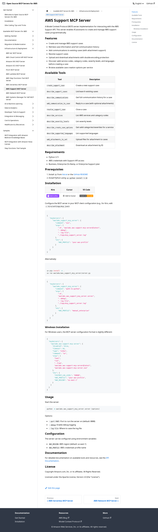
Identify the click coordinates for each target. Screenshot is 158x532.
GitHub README (81, 174)
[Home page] (47, 11)
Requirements (136, 19)
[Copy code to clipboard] (118, 213)
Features (135, 12)
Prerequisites (136, 22)
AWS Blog (63, 518)
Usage (134, 32)
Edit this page (54, 488)
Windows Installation (141, 29)
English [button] (138, 3)
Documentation (137, 39)
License (134, 42)
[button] (18, 10)
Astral (64, 174)
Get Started (20, 518)
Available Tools (137, 15)
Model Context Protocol (69, 521)
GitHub (149, 3)
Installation (135, 25)
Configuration (136, 35)
